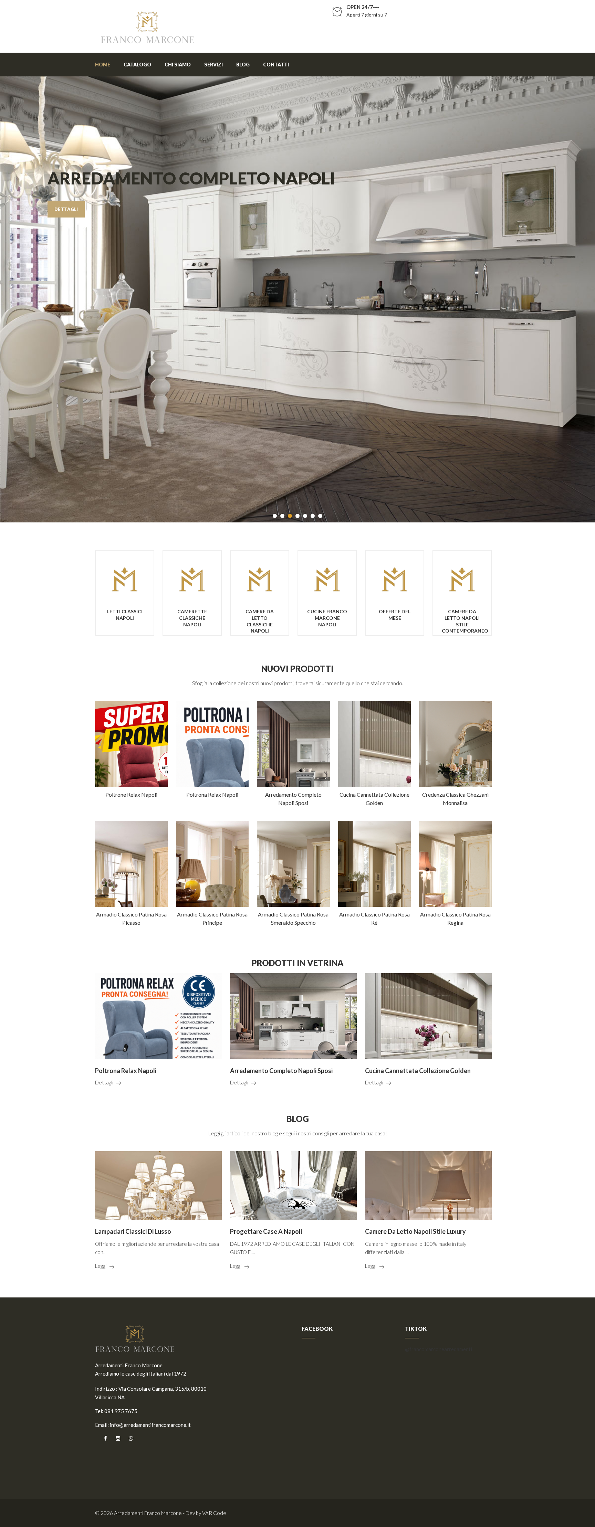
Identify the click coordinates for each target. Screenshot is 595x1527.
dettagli (66, 209)
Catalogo (137, 64)
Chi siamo (178, 64)
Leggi (100, 1266)
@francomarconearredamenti (438, 1349)
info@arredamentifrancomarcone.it (150, 1425)
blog (243, 64)
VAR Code (214, 1513)
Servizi (213, 64)
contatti (276, 64)
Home (102, 64)
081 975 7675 (120, 1411)
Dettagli (104, 1082)
